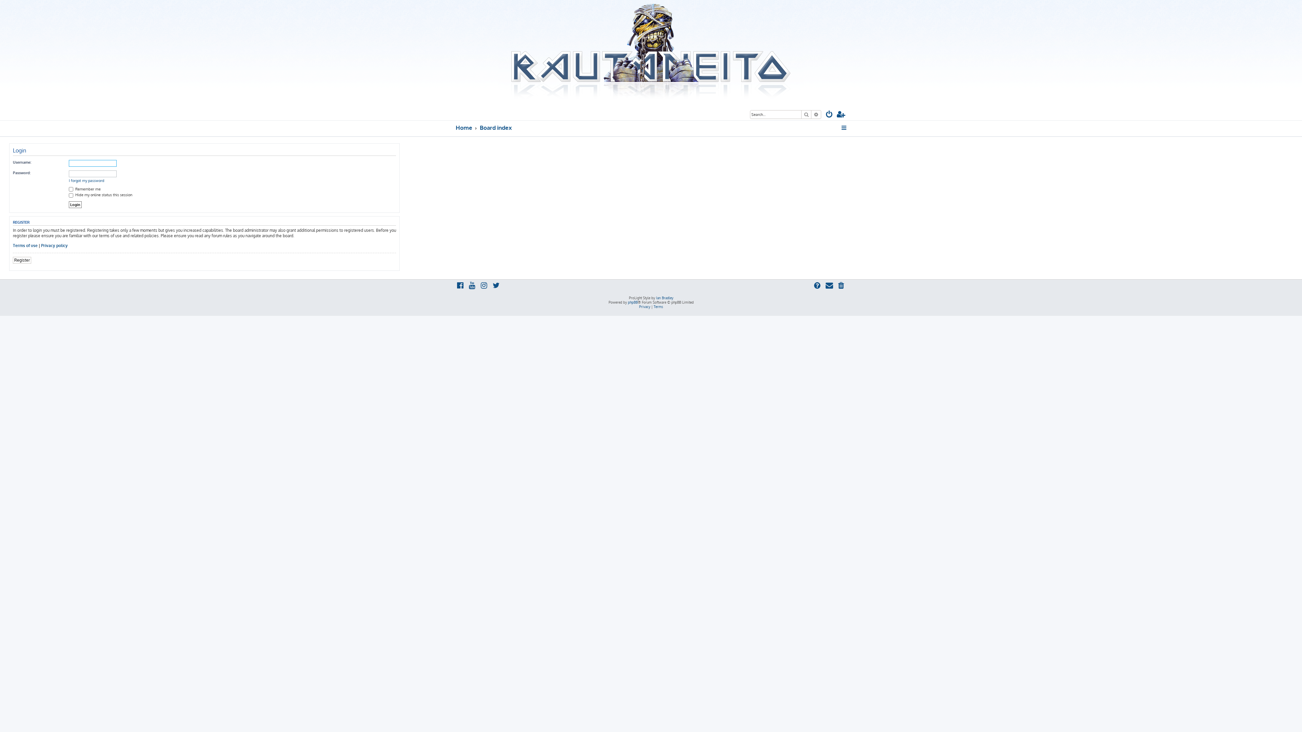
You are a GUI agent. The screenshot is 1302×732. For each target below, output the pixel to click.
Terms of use (25, 245)
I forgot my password (86, 180)
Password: (22, 172)
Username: (22, 162)
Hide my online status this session (103, 194)
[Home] (651, 52)
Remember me (87, 189)
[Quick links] (844, 128)
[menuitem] (829, 115)
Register (22, 260)
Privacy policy (54, 245)
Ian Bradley (664, 298)
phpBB (633, 302)
